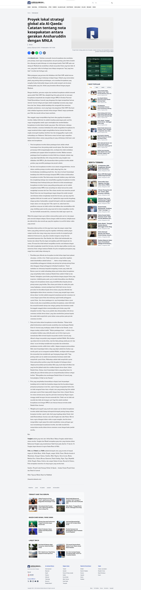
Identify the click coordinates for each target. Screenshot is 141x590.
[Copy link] (44, 52)
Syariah (64, 571)
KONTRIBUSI (70, 7)
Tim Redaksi (96, 588)
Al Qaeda (42, 487)
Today (91, 87)
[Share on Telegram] (40, 52)
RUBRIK (55, 7)
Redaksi (82, 579)
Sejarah (82, 575)
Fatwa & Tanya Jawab (68, 573)
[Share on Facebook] (29, 52)
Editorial (47, 577)
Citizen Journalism (102, 569)
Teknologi (47, 579)
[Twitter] (28, 581)
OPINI (50, 7)
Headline (30, 487)
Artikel (81, 569)
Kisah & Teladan (84, 571)
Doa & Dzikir (65, 577)
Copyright (111, 588)
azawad (49, 487)
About (91, 588)
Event (99, 575)
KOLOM (84, 7)
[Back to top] (138, 587)
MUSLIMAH (77, 7)
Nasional (47, 571)
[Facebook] (30, 581)
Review (82, 573)
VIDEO (94, 7)
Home (29, 13)
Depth (46, 573)
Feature (47, 575)
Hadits (64, 575)
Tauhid (64, 569)
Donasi (101, 588)
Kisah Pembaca (101, 573)
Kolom (81, 577)
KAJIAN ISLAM (61, 7)
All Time (109, 87)
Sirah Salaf (65, 581)
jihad (36, 487)
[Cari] (93, 2)
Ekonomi (47, 581)
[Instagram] (33, 581)
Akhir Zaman (66, 579)
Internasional (48, 569)
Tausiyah (65, 583)
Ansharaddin (56, 487)
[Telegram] (37, 581)
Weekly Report (48, 583)
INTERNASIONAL (42, 7)
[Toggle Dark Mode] (112, 2)
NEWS (29, 7)
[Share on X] (32, 52)
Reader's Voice (101, 571)
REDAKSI (89, 7)
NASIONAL (34, 7)
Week (97, 87)
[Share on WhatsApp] (36, 52)
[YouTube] (35, 581)
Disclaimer (106, 588)
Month (103, 87)
